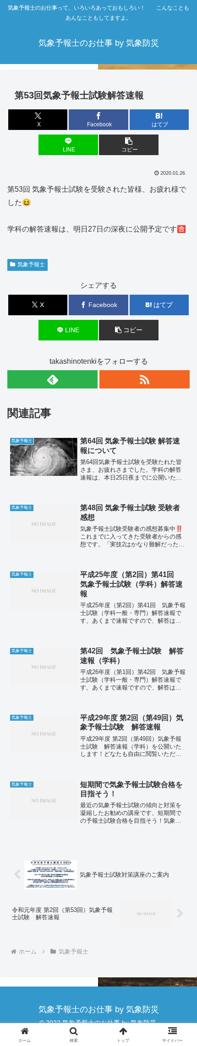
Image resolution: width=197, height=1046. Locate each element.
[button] (128, 145)
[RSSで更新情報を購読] (144, 379)
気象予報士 (31, 264)
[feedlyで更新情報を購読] (52, 379)
